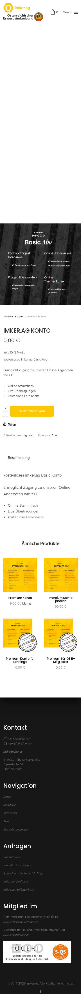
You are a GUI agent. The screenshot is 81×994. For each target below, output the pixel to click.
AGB (6, 821)
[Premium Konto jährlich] (61, 575)
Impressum (10, 813)
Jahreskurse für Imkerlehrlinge (23, 873)
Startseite (9, 316)
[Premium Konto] (20, 575)
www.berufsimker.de (16, 935)
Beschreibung (19, 457)
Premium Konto (20, 597)
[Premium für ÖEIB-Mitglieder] (61, 635)
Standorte (9, 805)
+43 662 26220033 (19, 738)
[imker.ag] (23, 7)
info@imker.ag (12, 751)
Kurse (7, 796)
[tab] (43, 458)
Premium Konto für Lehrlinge (20, 660)
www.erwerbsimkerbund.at (20, 922)
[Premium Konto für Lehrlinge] (20, 635)
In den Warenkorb (32, 411)
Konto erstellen (12, 857)
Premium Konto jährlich (61, 599)
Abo (21, 316)
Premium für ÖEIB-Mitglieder (61, 660)
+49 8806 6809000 (20, 743)
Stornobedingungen (15, 829)
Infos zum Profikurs (15, 881)
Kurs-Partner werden (17, 865)
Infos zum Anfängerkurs (18, 889)
